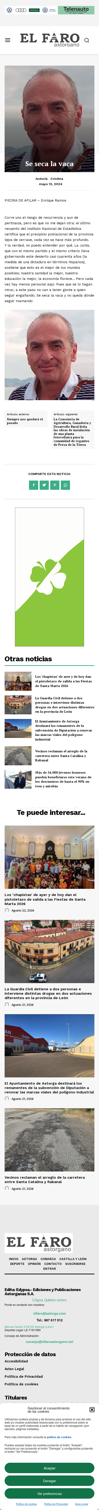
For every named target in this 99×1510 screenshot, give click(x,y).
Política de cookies (26, 1504)
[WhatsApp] (65, 485)
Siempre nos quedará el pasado (25, 421)
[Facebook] (33, 485)
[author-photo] (8, 910)
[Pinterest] (54, 485)
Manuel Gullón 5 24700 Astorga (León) (29, 1327)
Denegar (49, 1480)
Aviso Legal (81, 1504)
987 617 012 (53, 1320)
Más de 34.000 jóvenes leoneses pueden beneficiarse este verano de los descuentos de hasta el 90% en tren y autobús (63, 779)
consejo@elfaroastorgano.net (49, 1341)
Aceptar (49, 1468)
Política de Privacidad (56, 1504)
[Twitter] (44, 485)
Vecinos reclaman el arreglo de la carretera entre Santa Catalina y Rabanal (61, 755)
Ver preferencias (49, 1493)
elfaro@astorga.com (49, 1313)
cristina (56, 178)
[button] (92, 1409)
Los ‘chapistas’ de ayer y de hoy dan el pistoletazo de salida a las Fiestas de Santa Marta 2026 (63, 681)
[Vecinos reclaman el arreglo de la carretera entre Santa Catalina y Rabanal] (18, 755)
